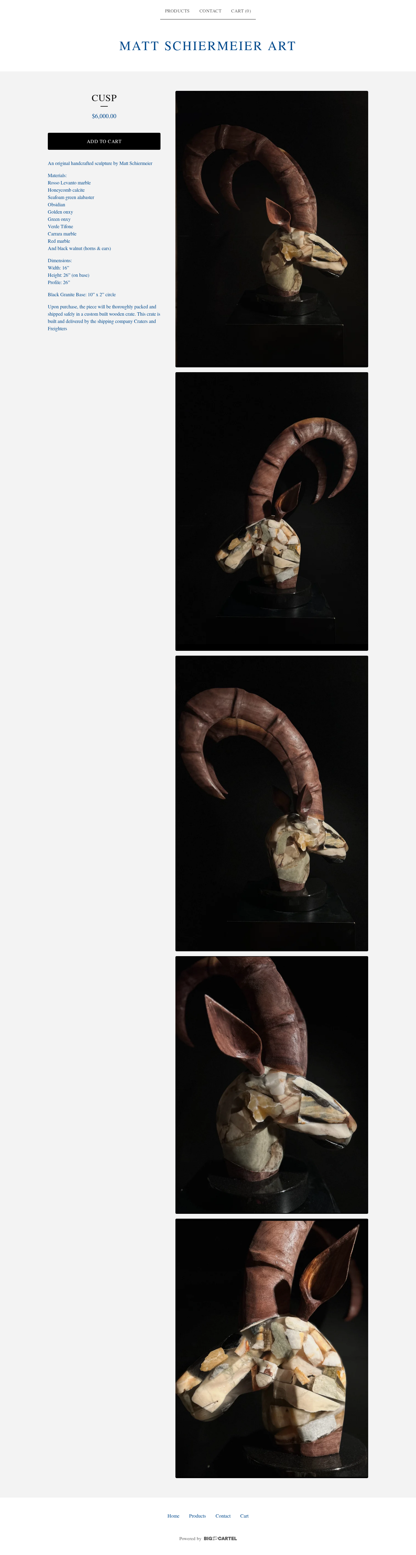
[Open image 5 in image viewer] (271, 1348)
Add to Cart (104, 141)
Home (173, 1515)
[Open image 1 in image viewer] (271, 229)
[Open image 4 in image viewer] (271, 1085)
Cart (244, 1515)
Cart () (241, 11)
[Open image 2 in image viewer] (271, 511)
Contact (210, 11)
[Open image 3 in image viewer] (271, 803)
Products (177, 11)
